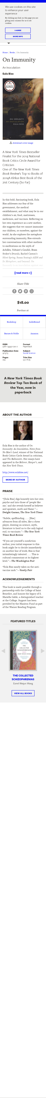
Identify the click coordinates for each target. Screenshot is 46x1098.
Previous (5, 650)
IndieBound (34, 321)
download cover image (23, 142)
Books (12, 52)
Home (5, 52)
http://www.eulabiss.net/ (15, 472)
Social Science (29, 353)
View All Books (23, 693)
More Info (18, 36)
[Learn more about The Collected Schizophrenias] (23, 650)
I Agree (18, 30)
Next (41, 650)
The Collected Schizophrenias (23, 677)
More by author (15, 479)
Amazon (34, 333)
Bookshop (11, 321)
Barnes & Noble (11, 333)
